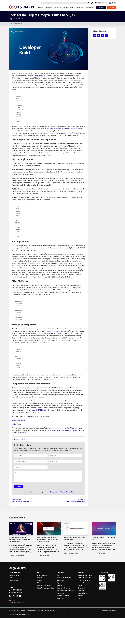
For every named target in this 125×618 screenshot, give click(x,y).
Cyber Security (62, 583)
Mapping (60, 585)
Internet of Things (63, 596)
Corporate (60, 593)
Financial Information (43, 585)
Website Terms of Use (67, 492)
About (40, 7)
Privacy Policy (54, 492)
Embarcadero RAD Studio (74, 128)
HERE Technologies (43, 410)
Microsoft (81, 583)
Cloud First (60, 580)
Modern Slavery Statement (58, 613)
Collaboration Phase (19, 420)
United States (13, 580)
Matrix (114, 610)
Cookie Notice (20, 613)
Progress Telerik (57, 331)
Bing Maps (30, 410)
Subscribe (40, 583)
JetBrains (81, 590)
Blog (23, 439)
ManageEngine (82, 593)
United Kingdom (14, 575)
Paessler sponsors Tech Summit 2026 (103, 538)
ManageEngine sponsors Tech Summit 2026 (74, 538)
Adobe (80, 585)
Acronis (80, 596)
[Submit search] (88, 3)
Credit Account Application (45, 588)
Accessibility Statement (72, 613)
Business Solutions (63, 588)
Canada (11, 583)
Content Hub (89, 7)
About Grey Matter (42, 575)
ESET (79, 598)
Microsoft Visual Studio (54, 128)
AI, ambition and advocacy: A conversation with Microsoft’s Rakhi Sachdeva (19, 539)
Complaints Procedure (23, 614)
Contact (111, 7)
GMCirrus (101, 7)
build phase (41, 76)
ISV (58, 575)
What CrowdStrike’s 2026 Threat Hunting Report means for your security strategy (48, 539)
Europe (11, 578)
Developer (60, 598)
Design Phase (16, 424)
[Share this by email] (106, 35)
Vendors (79, 7)
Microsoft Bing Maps (85, 578)
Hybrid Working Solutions (65, 590)
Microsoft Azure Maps (85, 575)
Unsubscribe (13, 614)
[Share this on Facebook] (98, 35)
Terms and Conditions (31, 613)
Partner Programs (67, 7)
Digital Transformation (64, 578)
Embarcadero (82, 588)
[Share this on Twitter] (102, 35)
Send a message (16, 592)
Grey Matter (71, 428)
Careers (39, 578)
